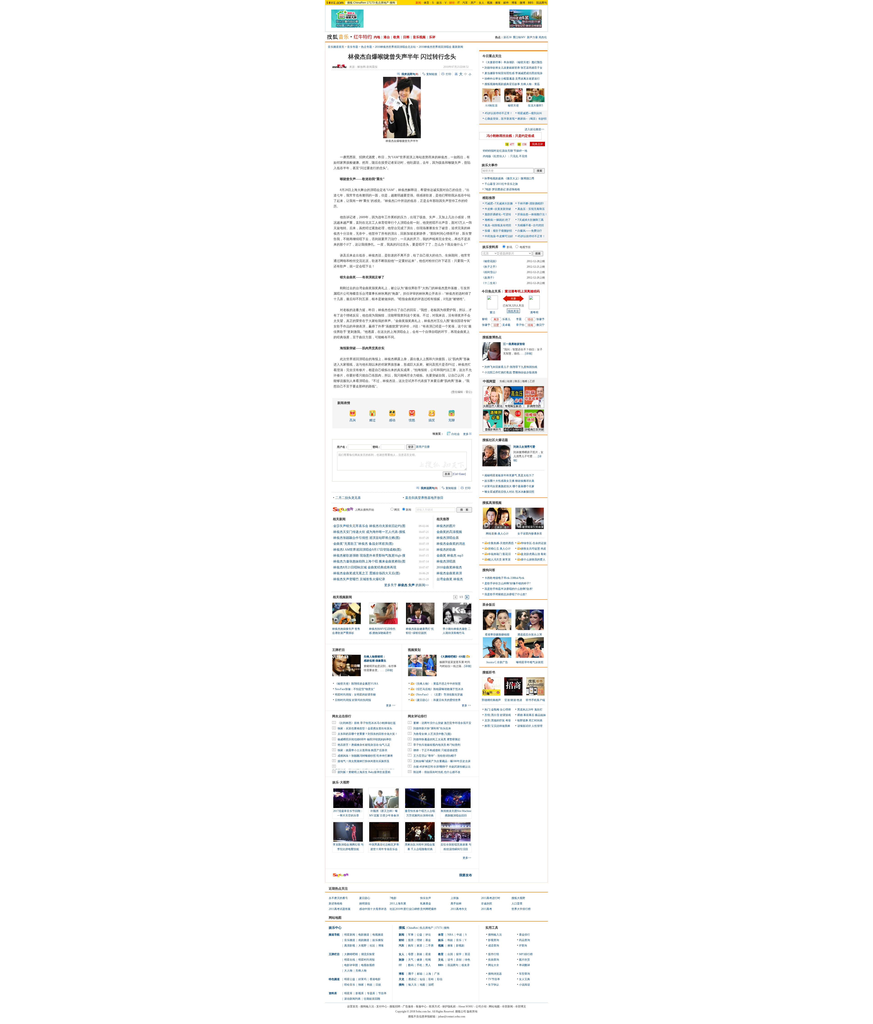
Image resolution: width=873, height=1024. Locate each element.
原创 (459, 959)
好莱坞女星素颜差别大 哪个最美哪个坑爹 (509, 486)
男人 (428, 965)
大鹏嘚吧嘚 (351, 954)
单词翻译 (524, 965)
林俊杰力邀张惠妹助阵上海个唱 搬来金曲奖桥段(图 (369, 561)
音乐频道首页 (336, 46)
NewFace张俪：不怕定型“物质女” (355, 689)
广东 (437, 973)
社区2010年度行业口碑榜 (405, 909)
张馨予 (486, 324)
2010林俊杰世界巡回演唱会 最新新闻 (441, 46)
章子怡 (520, 324)
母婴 (411, 954)
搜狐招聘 (394, 1006)
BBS (530, 2)
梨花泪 (506, 554)
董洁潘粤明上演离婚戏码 (522, 291)
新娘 (419, 954)
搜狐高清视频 (492, 502)
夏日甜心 (364, 898)
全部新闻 (507, 1006)
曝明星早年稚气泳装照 (529, 662)
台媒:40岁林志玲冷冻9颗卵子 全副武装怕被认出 (442, 766)
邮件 (506, 2)
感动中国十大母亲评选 (372, 909)
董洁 (492, 312)
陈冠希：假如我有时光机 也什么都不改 (436, 772)
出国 (450, 954)
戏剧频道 (363, 940)
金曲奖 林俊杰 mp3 (449, 555)
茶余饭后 (488, 604)
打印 (448, 74)
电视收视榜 (368, 965)
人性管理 (537, 726)
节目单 (382, 993)
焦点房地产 (382, 2)
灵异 (487, 720)
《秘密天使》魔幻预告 (528, 62)
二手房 (429, 945)
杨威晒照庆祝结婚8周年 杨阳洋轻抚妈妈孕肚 (364, 739)
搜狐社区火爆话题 (495, 440)
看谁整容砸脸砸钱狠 (497, 634)
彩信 (439, 979)
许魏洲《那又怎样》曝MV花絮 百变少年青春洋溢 (384, 815)
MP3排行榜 (526, 954)
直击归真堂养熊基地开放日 (424, 497)
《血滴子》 (488, 277)
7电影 (487, 189)
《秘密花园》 (490, 261)
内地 (377, 37)
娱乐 (439, 2)
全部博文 (520, 1006)
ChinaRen (359, 2)
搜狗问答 (488, 570)
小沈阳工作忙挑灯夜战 (498, 372)
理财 (419, 940)
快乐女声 (425, 898)
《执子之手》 (490, 266)
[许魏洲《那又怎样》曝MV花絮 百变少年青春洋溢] (384, 798)
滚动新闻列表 (352, 998)
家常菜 (506, 559)
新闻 (401, 934)
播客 (498, 2)
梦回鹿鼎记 (499, 189)
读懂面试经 (524, 726)
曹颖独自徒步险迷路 (525, 372)
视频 (489, 2)
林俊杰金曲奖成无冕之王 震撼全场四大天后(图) (366, 573)
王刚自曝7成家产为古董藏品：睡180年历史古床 (442, 761)
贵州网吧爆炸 (428, 909)
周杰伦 (543, 37)
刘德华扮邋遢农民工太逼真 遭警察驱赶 (436, 739)
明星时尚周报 (366, 959)
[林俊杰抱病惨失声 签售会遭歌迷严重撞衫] (346, 613)
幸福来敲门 (495, 554)
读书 (450, 959)
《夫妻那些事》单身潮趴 (499, 62)
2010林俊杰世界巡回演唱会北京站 (395, 46)
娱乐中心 (335, 927)
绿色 (467, 959)
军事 (411, 934)
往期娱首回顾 (372, 998)
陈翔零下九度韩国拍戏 (523, 367)
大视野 (362, 945)
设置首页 (352, 1006)
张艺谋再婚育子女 (531, 67)
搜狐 (350, 2)
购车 (411, 945)
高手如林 (456, 903)
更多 (466, 434)
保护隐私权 (449, 1006)
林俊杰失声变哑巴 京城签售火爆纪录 (359, 579)
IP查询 (523, 945)
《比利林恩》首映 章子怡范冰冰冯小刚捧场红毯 (367, 723)
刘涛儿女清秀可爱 (524, 446)
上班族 (455, 898)
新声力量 (532, 37)
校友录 (466, 965)
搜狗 (392, 2)
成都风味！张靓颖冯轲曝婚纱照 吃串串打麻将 (365, 755)
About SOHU (465, 1006)
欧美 (396, 37)
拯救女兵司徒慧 (530, 548)
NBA (450, 934)
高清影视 (349, 945)
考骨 (508, 720)
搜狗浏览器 (495, 973)
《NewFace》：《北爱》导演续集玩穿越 (438, 694)
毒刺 (543, 554)
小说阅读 (524, 984)
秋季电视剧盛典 (494, 178)
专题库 (371, 993)
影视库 (360, 993)
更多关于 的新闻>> (406, 585)
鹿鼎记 (412, 979)
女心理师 (505, 709)
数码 (411, 965)
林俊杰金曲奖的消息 (450, 543)
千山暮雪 (489, 184)
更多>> (467, 857)
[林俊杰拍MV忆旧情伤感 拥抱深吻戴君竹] (383, 613)
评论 (428, 934)
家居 (419, 945)
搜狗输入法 (495, 934)
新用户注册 (423, 446)
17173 (371, 2)
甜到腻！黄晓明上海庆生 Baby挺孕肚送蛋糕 (364, 772)
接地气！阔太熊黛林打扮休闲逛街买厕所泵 (363, 761)
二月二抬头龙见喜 (348, 497)
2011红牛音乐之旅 (507, 184)
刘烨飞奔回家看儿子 (496, 367)
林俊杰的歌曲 (446, 549)
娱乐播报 (377, 940)
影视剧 (460, 945)
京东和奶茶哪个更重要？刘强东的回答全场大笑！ (368, 733)
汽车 (465, 2)
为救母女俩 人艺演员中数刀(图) (432, 733)
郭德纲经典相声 (491, 700)
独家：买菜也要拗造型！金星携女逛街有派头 (365, 728)
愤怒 (412, 420)
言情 (487, 715)
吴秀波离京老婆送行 (527, 78)
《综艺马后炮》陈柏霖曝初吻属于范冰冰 (438, 689)
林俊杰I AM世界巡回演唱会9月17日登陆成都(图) (367, 549)
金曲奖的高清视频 (449, 532)
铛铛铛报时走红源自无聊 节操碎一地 (505, 150)
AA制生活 (491, 105)
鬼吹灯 (538, 709)
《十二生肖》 (490, 283)
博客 (514, 2)
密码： (377, 447)
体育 (426, 2)
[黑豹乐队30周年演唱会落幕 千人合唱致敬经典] (419, 832)
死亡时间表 (535, 720)
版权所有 (472, 1011)
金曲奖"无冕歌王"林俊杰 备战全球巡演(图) (363, 543)
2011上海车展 (398, 903)
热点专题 (366, 46)
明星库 (348, 993)
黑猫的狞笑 (498, 720)
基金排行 (524, 934)
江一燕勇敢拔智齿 (514, 344)
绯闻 (530, 325)
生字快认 (493, 984)
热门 (487, 709)
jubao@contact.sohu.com (451, 1016)
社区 (372, 945)
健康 (419, 959)
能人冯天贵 (495, 559)
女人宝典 (524, 979)
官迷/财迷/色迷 (513, 700)
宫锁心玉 (493, 548)
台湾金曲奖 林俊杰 (449, 579)
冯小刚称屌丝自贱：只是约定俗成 (510, 136)
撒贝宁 (540, 324)
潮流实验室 (368, 954)
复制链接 (431, 74)
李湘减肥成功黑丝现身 (528, 73)
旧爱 (496, 325)
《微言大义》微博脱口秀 (519, 178)
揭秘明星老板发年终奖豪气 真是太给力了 (509, 475)
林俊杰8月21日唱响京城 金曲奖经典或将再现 (364, 567)
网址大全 (493, 965)
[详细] (389, 670)
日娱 (378, 984)
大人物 (348, 970)
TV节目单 (494, 979)
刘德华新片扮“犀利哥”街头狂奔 (432, 728)
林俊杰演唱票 (446, 561)
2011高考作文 (459, 909)
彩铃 (431, 979)
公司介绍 (481, 1006)
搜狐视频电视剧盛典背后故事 (502, 84)
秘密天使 (513, 105)
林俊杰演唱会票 (447, 538)
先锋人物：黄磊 (530, 84)
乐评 (432, 37)
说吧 (431, 984)
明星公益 (349, 979)
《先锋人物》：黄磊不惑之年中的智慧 (437, 683)
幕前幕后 (528, 715)
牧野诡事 (522, 720)
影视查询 (493, 940)
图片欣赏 (524, 959)
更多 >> (390, 705)
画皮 (543, 548)
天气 (411, 959)
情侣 (530, 319)
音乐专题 (352, 46)
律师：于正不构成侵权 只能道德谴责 (435, 750)
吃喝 (428, 959)
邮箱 (419, 973)
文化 (441, 959)
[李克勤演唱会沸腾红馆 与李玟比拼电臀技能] (348, 832)
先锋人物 (361, 970)
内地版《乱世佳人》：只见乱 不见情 (505, 156)
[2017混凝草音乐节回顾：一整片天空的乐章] (348, 798)
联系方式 (434, 1006)
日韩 (406, 37)
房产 (473, 2)
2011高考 (486, 909)
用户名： (342, 447)
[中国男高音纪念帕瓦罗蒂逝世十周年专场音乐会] (384, 832)
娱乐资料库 (490, 247)
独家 (361, 984)
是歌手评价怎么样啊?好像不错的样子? (507, 583)
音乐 (459, 940)
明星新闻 (349, 934)
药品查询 (524, 940)
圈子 (411, 973)
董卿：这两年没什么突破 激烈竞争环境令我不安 (442, 723)
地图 (422, 984)
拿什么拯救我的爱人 (533, 559)
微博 (522, 2)
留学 (459, 954)
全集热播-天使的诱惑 (501, 543)
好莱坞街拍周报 (361, 700)
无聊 (451, 420)
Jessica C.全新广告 (497, 662)
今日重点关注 (492, 56)
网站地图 (494, 1006)
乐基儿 (506, 319)
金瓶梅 (495, 709)
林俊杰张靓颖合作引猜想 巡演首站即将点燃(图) (366, 538)
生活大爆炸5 (535, 105)
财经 (401, 940)
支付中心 (381, 1006)
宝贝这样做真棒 (500, 726)
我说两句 (541, 2)
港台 (387, 37)
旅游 (401, 959)
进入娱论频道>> (534, 129)
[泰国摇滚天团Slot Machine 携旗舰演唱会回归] (455, 798)
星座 (428, 954)
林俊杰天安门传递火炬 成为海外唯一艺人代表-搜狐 (369, 532)
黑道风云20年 (525, 709)
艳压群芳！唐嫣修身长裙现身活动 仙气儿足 (364, 744)
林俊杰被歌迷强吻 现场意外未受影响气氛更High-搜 (369, 555)
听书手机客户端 (535, 700)
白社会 (456, 434)
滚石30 (507, 37)
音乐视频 (419, 37)
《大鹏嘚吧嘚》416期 (452, 656)
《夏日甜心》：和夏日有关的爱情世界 (437, 700)
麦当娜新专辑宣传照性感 (499, 73)
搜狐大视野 (518, 898)
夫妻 (513, 298)
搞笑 (432, 420)
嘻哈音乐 (349, 984)
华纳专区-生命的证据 (533, 543)
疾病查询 (493, 959)
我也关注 (513, 311)
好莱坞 (362, 979)
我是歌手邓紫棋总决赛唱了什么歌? (505, 594)
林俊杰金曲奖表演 (449, 573)
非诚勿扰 (486, 903)
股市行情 (493, 954)
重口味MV (519, 37)
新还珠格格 (513, 189)
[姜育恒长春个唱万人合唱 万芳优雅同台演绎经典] (419, 798)
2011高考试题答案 (340, 909)
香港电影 (375, 979)
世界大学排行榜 (521, 909)
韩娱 (369, 984)
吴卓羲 (506, 324)
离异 (496, 319)
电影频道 (363, 934)
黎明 (484, 319)
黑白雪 (495, 715)
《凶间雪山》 (490, 272)
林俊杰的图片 (446, 526)
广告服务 (408, 1006)
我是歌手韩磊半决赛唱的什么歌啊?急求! (508, 588)
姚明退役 (364, 903)
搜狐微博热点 (492, 337)
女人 (481, 2)
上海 (428, 973)
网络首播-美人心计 (497, 533)
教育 (441, 954)
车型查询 (524, 973)
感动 (392, 420)
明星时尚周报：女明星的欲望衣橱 (355, 694)
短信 (422, 979)
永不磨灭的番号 (338, 898)
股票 (411, 940)
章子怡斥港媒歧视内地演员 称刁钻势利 (436, 744)
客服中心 (421, 1006)
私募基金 (425, 903)
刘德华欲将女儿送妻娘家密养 (502, 67)
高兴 (352, 420)
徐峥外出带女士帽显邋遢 (499, 78)
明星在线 (349, 959)
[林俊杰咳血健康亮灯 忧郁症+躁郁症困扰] (420, 613)
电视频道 (377, 934)
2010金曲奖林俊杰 (449, 567)
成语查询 (493, 945)
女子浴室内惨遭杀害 (529, 533)
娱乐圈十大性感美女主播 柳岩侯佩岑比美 (509, 480)
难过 (372, 420)
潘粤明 (534, 312)
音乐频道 (349, 940)
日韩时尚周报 (343, 700)
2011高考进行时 (490, 898)
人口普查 (517, 903)
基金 (428, 940)
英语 (467, 954)
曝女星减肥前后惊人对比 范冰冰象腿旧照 (509, 491)
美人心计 (505, 548)
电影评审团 (351, 965)
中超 (459, 934)
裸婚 (520, 715)
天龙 (401, 979)
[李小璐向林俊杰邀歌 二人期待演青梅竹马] (457, 613)
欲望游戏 (505, 715)
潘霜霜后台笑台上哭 (529, 634)
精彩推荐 (488, 198)
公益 (419, 934)
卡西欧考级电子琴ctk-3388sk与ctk (504, 578)
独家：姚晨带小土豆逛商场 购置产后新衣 (362, 750)
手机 (419, 965)
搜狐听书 (488, 672)
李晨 (519, 319)
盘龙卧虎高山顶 (530, 554)
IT (458, 2)
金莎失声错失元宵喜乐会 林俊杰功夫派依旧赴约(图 (369, 526)
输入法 (412, 984)
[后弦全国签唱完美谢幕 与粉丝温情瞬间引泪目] (455, 832)
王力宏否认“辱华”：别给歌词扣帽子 (435, 755)
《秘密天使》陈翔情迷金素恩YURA (356, 683)
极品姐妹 (540, 715)
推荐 (487, 726)
